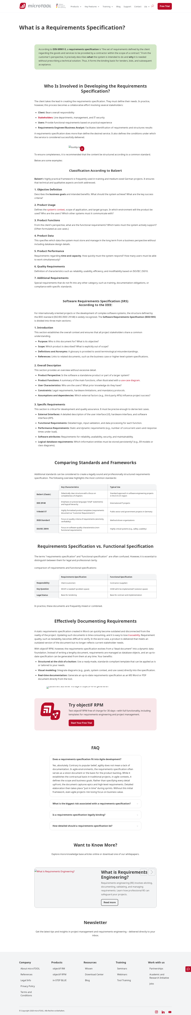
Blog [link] (118, 6)
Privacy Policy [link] (28, 986)
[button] (156, 1012)
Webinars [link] (122, 974)
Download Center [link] (94, 974)
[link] (35, 6)
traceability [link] (134, 635)
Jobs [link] (151, 983)
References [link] (26, 974)
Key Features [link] (91, 6)
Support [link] (127, 6)
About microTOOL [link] (30, 968)
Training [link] (106, 6)
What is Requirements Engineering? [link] (124, 874)
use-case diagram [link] (130, 380)
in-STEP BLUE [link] (60, 980)
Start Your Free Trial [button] (81, 723)
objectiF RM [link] (59, 968)
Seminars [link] (122, 968)
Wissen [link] (89, 968)
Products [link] (75, 6)
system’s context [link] (56, 209)
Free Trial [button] (165, 6)
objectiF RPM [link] (59, 974)
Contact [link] (137, 6)
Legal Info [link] (26, 980)
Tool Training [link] (124, 980)
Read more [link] (110, 902)
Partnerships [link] (156, 968)
